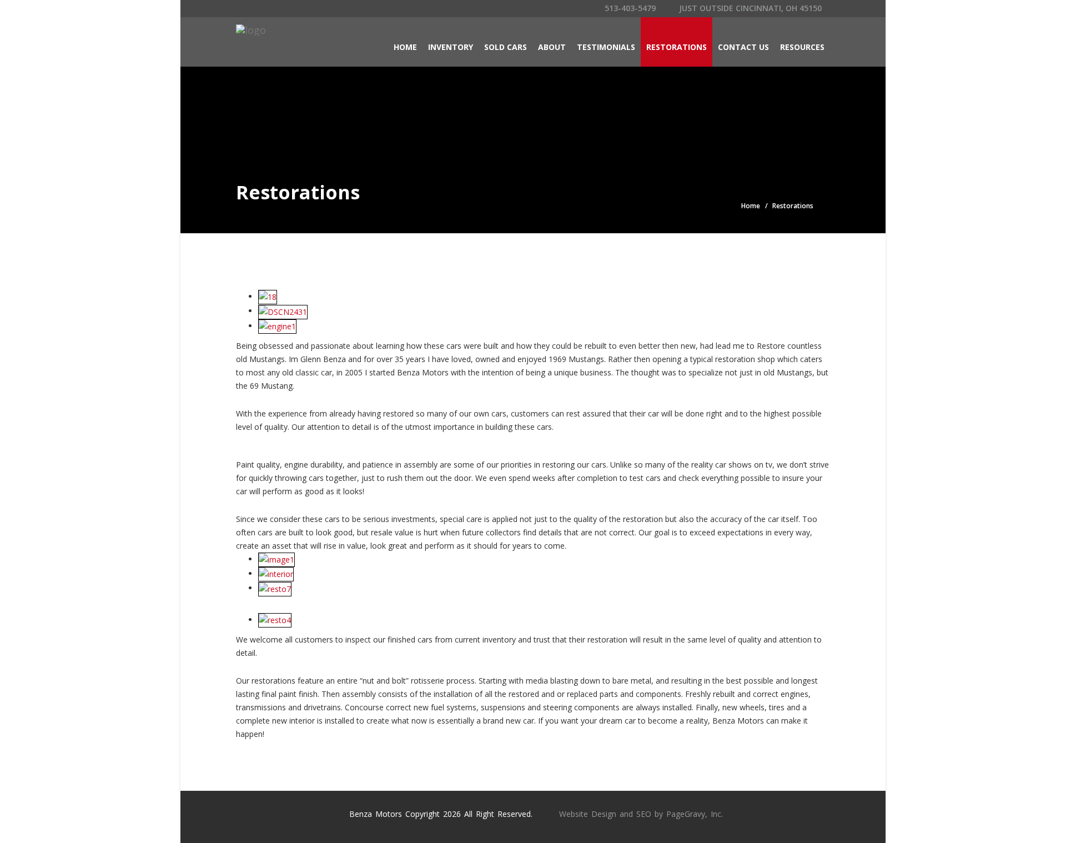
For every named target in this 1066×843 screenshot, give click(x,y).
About (552, 47)
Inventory (450, 47)
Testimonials (606, 47)
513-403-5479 (629, 8)
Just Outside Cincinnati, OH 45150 (749, 8)
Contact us (743, 47)
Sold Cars (505, 47)
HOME (405, 47)
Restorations (676, 47)
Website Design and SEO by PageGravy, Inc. (641, 814)
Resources (802, 47)
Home (750, 205)
